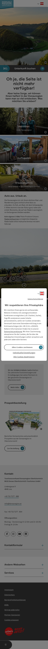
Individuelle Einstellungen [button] (24, 353)
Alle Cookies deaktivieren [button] (24, 357)
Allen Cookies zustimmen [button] (22, 347)
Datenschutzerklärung (35, 299)
